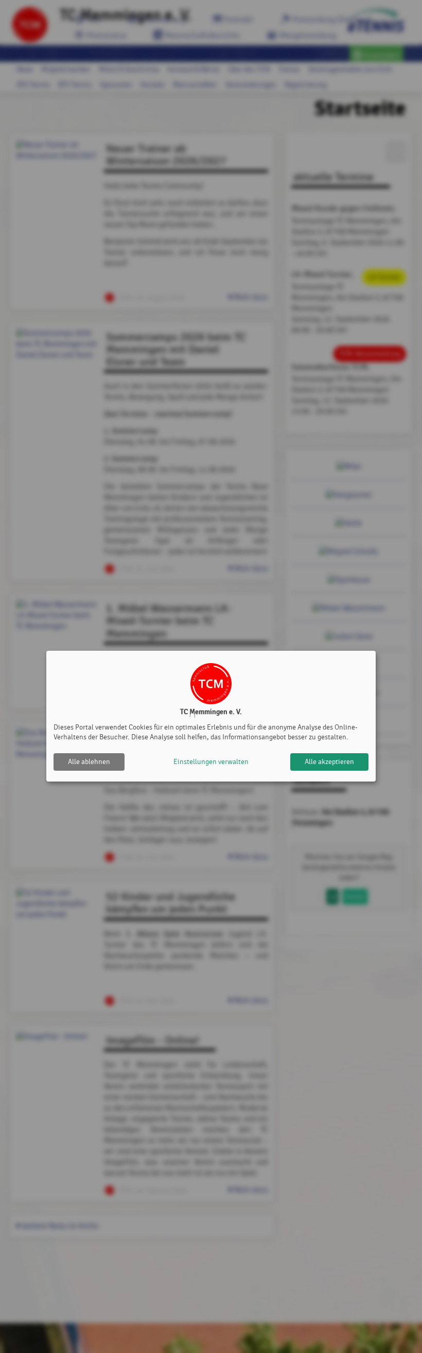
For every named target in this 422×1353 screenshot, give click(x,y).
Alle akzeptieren (329, 762)
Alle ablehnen (89, 762)
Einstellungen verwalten (211, 762)
